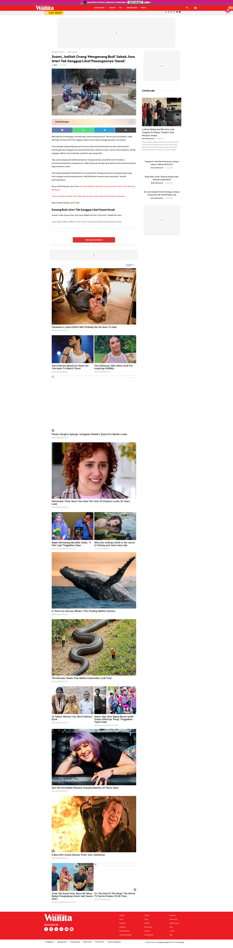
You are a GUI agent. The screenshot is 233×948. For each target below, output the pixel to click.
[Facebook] (166, 12)
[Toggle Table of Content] (130, 122)
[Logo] (44, 7)
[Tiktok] (174, 12)
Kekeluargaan (72, 52)
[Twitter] (171, 12)
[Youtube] (177, 12)
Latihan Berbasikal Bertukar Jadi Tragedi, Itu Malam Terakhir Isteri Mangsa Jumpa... (158, 132)
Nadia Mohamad (148, 138)
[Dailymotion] (180, 12)
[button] (187, 8)
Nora (55, 65)
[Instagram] (168, 12)
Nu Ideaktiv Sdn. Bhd (163, 942)
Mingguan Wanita (58, 52)
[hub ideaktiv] (195, 7)
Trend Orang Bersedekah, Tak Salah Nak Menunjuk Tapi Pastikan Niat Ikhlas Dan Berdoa (88, 196)
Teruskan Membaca (94, 240)
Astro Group (181, 942)
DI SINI (76, 203)
